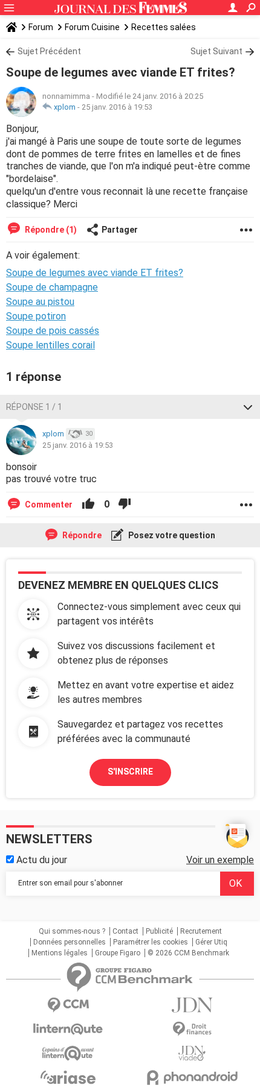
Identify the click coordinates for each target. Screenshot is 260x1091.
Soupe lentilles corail (50, 345)
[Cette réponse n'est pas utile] (124, 504)
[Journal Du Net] (192, 1005)
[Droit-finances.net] (192, 1029)
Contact (125, 931)
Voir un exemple (220, 860)
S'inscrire (130, 771)
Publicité (159, 931)
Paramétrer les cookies (150, 942)
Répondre (81, 535)
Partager (120, 229)
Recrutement (201, 931)
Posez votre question (170, 535)
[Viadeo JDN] (192, 1053)
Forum (40, 27)
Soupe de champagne (52, 287)
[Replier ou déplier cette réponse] (248, 407)
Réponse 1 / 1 (34, 407)
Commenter (48, 504)
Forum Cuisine (92, 27)
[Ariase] (68, 1077)
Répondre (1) (50, 229)
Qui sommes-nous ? (72, 931)
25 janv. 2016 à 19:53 (117, 107)
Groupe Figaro (117, 953)
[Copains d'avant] (68, 1053)
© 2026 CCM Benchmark (188, 953)
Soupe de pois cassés (52, 330)
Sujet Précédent (49, 51)
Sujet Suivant (216, 51)
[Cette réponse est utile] (88, 504)
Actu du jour (40, 860)
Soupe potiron (36, 316)
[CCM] (68, 1005)
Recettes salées (163, 27)
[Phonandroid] (192, 1077)
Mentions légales (59, 953)
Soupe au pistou (40, 301)
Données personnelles (69, 942)
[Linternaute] (68, 1029)
